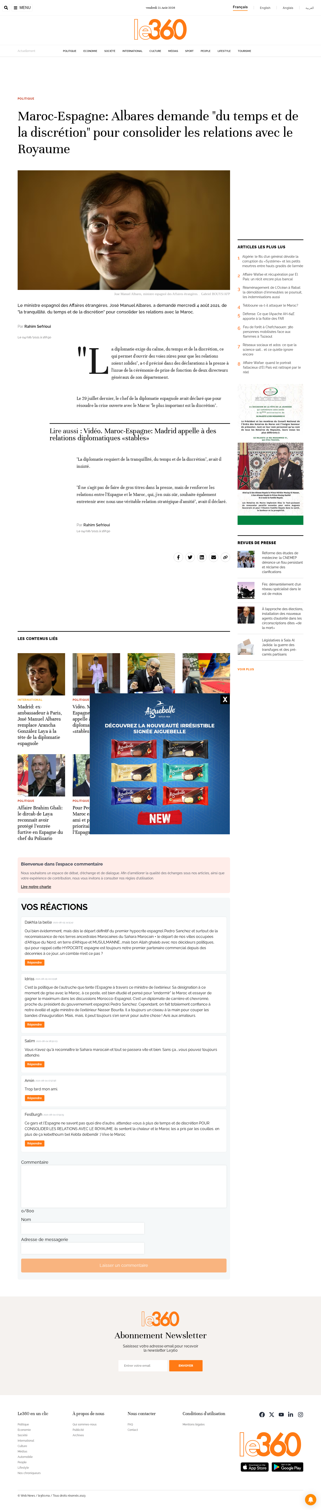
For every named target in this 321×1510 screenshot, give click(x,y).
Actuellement (26, 51)
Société (109, 51)
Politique (69, 51)
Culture (155, 51)
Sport (189, 51)
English (265, 8)
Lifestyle (224, 51)
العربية (309, 8)
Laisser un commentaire (124, 1265)
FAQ (130, 1424)
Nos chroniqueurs (29, 1473)
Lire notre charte (36, 887)
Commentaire (34, 1162)
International (132, 51)
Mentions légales (194, 1424)
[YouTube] (281, 1414)
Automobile (25, 1457)
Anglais (288, 8)
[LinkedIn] (291, 1414)
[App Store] (255, 1467)
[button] (310, 1499)
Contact (133, 1430)
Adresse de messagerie (44, 1239)
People (206, 51)
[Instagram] (300, 1414)
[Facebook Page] (262, 1414)
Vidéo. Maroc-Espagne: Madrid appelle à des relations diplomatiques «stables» (133, 434)
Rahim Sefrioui (37, 326)
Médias (173, 51)
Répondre (34, 962)
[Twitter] (271, 1414)
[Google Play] (287, 1467)
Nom (26, 1219)
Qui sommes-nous (85, 1424)
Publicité (78, 1430)
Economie (90, 51)
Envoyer (186, 1365)
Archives (78, 1435)
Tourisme (244, 51)
